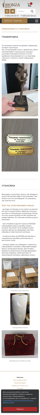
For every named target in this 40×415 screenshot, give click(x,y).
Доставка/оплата (20, 380)
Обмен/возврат (20, 383)
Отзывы (20, 388)
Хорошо (20, 409)
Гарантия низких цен (20, 386)
